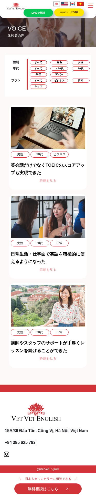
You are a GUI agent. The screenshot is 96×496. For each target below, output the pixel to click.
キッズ (38, 86)
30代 (80, 68)
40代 (38, 74)
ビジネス (59, 80)
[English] (64, 4)
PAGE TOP (88, 476)
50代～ (59, 74)
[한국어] (72, 4)
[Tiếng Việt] (80, 4)
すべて (38, 62)
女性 (80, 62)
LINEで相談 (38, 13)
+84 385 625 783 (20, 442)
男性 (59, 62)
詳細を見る (48, 181)
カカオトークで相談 (69, 12)
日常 (80, 80)
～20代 (59, 68)
